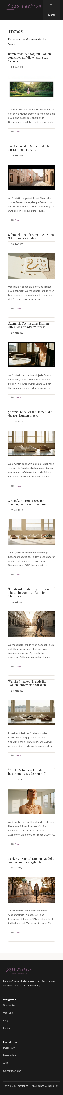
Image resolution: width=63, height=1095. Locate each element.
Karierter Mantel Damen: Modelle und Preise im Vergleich (31, 860)
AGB (5, 1063)
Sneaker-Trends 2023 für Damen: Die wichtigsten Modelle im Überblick (30, 592)
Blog (5, 1020)
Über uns (8, 1012)
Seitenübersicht (12, 1070)
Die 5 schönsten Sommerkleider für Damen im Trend (29, 148)
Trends (18, 131)
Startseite (9, 1005)
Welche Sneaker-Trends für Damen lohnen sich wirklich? (27, 683)
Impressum (9, 1047)
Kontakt (7, 1028)
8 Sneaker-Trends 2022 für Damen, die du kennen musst (28, 502)
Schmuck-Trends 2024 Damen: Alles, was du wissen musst (28, 325)
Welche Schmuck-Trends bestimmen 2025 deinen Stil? (27, 772)
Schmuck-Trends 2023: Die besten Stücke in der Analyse (31, 236)
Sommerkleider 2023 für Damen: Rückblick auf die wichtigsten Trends (30, 57)
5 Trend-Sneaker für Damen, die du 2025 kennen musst (30, 413)
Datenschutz (10, 1055)
